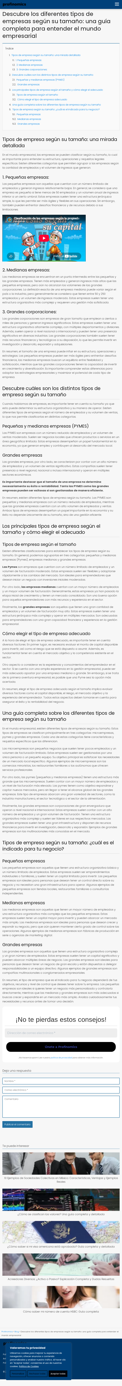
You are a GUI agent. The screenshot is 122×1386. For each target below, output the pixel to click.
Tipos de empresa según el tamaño (37, 94)
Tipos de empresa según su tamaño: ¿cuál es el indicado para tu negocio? (56, 109)
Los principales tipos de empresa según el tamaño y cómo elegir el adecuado (57, 90)
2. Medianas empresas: (30, 65)
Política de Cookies (29, 1366)
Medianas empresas (29, 119)
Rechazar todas (37, 1373)
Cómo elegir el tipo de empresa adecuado (42, 99)
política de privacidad (61, 1057)
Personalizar (18, 1373)
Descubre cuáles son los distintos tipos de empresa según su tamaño (52, 75)
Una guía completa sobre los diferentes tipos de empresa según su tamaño (56, 104)
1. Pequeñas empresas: (29, 60)
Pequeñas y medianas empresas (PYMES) (40, 79)
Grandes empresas (28, 84)
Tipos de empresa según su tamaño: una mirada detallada (45, 55)
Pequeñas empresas (29, 114)
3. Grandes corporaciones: (32, 69)
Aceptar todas (58, 1373)
